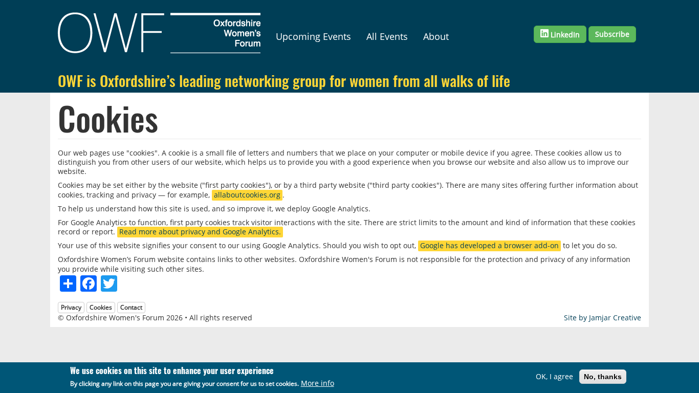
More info (317, 383)
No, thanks (603, 377)
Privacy (71, 307)
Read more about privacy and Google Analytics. (200, 231)
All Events (387, 36)
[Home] (163, 32)
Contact (131, 307)
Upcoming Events (313, 36)
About (436, 36)
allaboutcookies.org (247, 195)
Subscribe (612, 34)
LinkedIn (564, 34)
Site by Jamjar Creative (602, 317)
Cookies (101, 307)
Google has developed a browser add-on (489, 245)
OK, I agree (554, 376)
